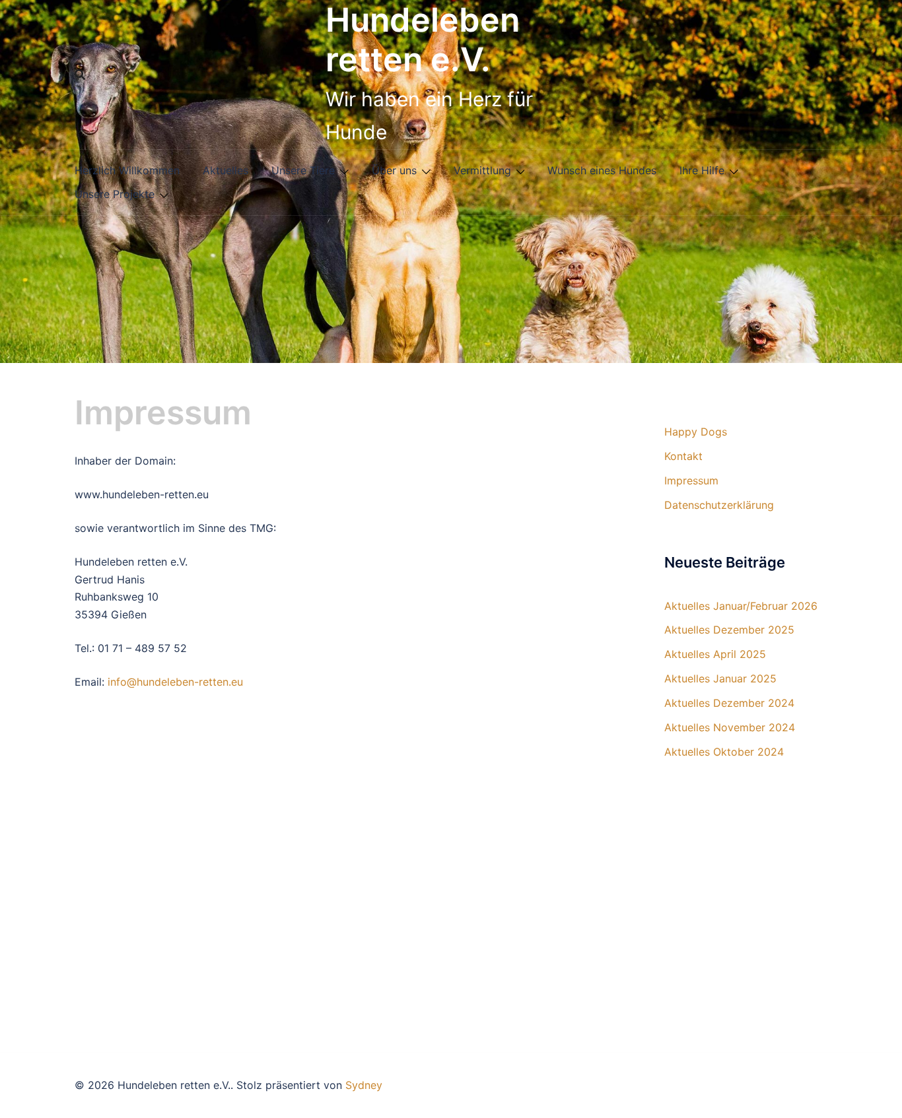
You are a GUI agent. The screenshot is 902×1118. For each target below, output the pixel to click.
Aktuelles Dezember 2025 (729, 629)
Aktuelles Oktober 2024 (724, 751)
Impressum (691, 480)
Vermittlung (482, 170)
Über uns (394, 170)
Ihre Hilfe (701, 170)
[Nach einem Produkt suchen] (80, 74)
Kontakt (683, 456)
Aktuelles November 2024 (729, 727)
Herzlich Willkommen (127, 170)
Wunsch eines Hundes (601, 170)
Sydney (363, 1085)
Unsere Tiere (303, 170)
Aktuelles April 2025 (715, 654)
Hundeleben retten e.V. (423, 39)
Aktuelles (225, 170)
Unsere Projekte (115, 194)
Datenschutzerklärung (719, 504)
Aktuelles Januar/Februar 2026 (740, 605)
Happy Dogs (695, 431)
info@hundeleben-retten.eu (175, 681)
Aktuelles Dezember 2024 (729, 702)
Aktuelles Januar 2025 (720, 678)
